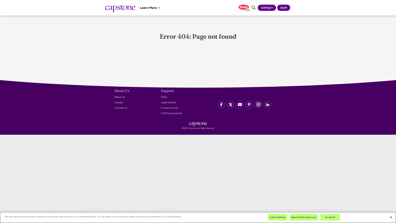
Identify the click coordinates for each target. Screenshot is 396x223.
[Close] (391, 217)
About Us (119, 96)
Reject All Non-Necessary (304, 217)
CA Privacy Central (171, 113)
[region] (198, 217)
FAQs (164, 96)
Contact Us (120, 107)
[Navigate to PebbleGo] (244, 7)
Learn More (148, 8)
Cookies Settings (278, 217)
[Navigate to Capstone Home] (120, 8)
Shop (283, 7)
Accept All (330, 217)
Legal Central (168, 102)
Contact (267, 7)
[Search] (253, 8)
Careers (118, 102)
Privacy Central (169, 107)
